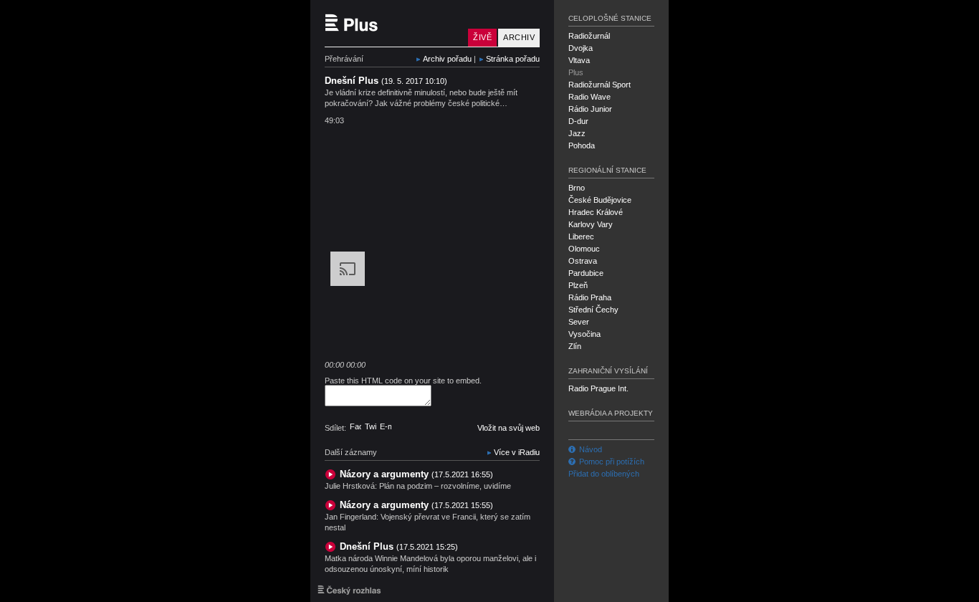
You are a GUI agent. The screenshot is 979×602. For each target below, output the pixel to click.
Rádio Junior (590, 109)
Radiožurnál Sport (599, 84)
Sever (578, 321)
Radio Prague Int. (598, 388)
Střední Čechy (593, 309)
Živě (482, 37)
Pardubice (585, 273)
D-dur (578, 121)
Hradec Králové (595, 212)
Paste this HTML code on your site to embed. (403, 380)
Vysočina (584, 334)
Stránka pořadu (513, 58)
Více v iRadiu (517, 452)
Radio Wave (589, 96)
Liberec (581, 236)
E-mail (385, 426)
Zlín (574, 346)
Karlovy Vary (590, 224)
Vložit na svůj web (508, 428)
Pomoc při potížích (611, 461)
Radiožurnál (589, 36)
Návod (590, 449)
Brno (576, 187)
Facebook (355, 426)
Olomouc (584, 248)
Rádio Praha (589, 297)
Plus (575, 72)
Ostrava (582, 261)
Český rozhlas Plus (393, 23)
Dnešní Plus (399, 546)
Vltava (579, 60)
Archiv (519, 37)
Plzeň (578, 285)
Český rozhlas (349, 590)
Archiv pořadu (447, 58)
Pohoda (581, 145)
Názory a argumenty (416, 474)
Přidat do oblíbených (603, 473)
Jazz (577, 133)
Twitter (370, 426)
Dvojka (580, 48)
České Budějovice (599, 200)
